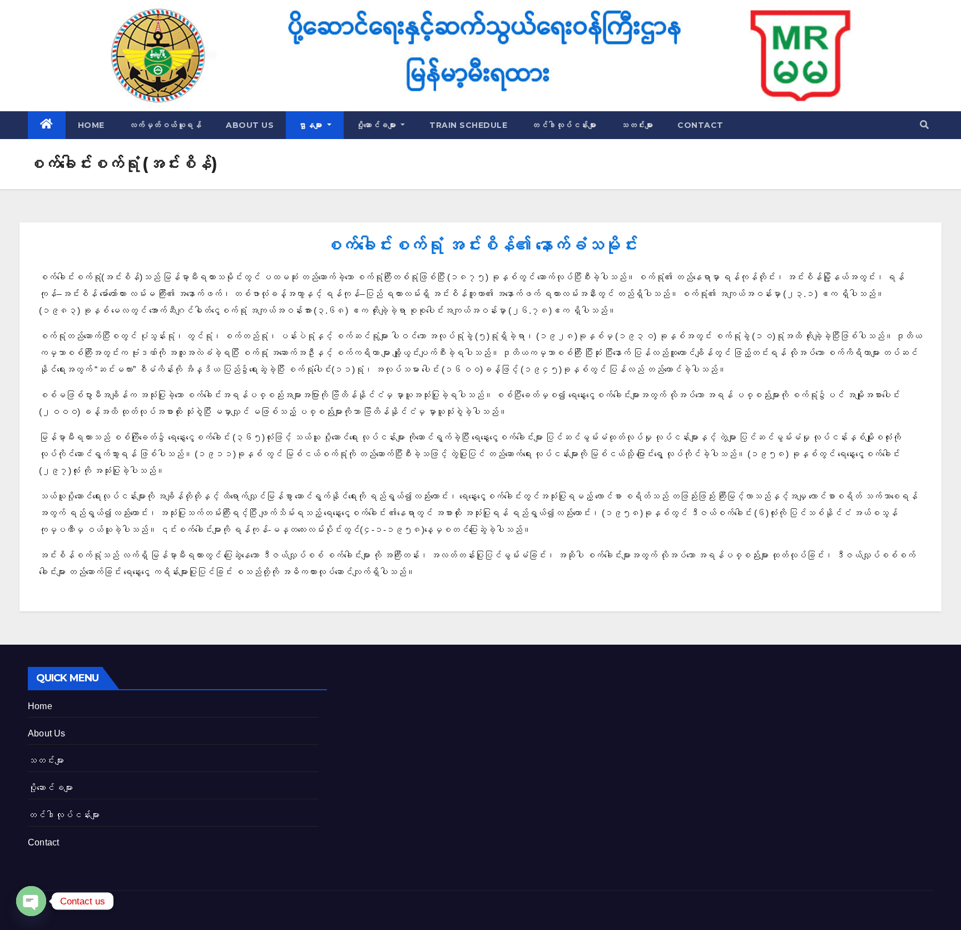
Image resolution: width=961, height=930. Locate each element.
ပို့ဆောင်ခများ (377, 125)
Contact (700, 125)
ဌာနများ (311, 125)
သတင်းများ (637, 125)
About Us (250, 125)
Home (91, 125)
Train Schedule (468, 125)
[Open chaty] (31, 901)
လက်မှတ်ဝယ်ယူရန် (165, 125)
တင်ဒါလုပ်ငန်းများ (564, 125)
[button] (924, 125)
